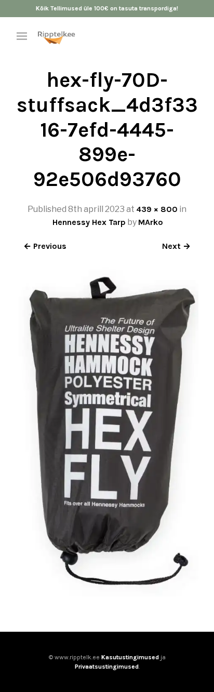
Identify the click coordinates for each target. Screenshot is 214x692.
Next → (176, 246)
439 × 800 (157, 209)
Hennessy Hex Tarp (89, 222)
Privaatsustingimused (107, 666)
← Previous (44, 246)
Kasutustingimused (130, 657)
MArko (150, 222)
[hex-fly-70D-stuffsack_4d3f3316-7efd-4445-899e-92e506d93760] (107, 593)
